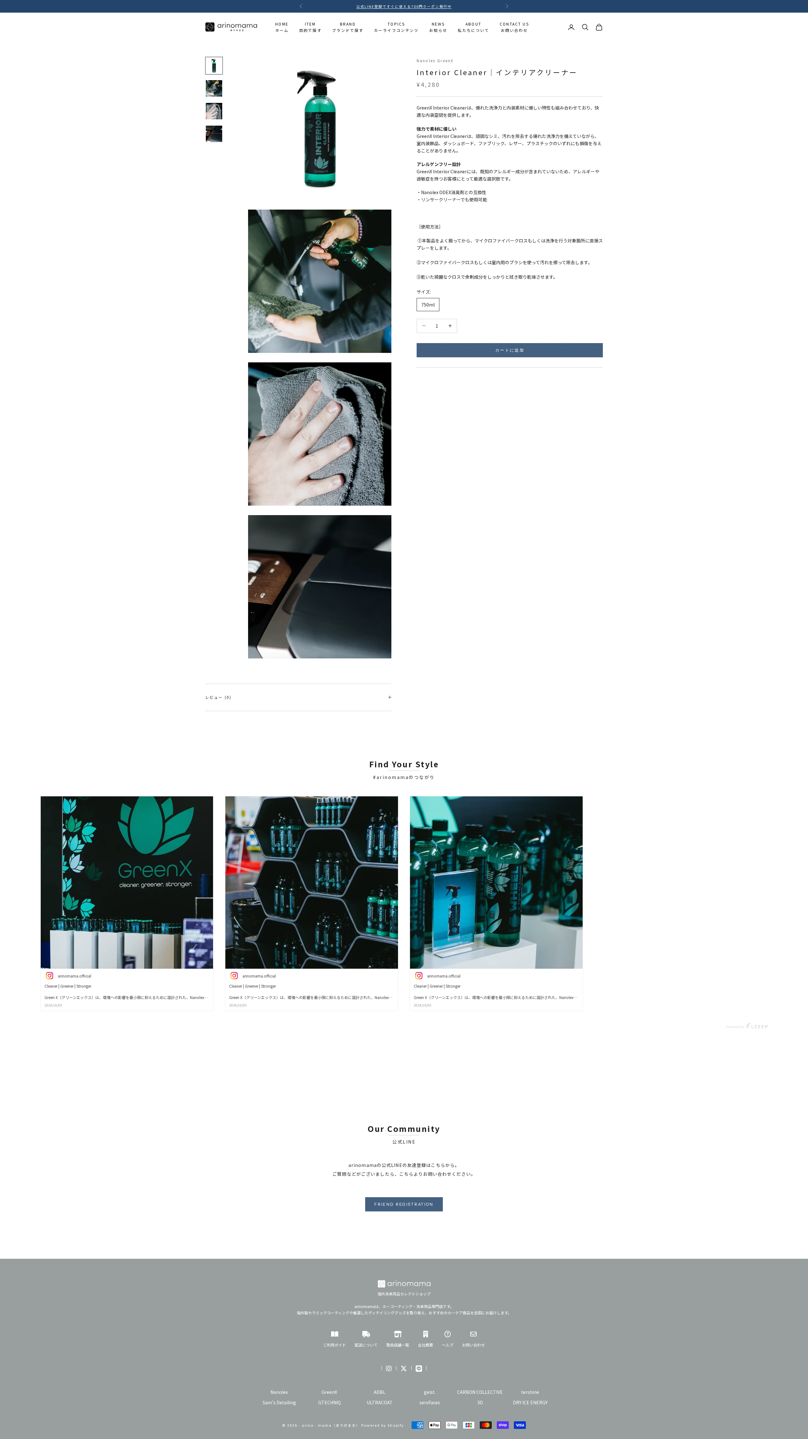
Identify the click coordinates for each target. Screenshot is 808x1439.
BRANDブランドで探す (347, 27)
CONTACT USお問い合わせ (514, 27)
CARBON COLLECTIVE (480, 1392)
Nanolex (279, 1392)
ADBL (379, 1392)
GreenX (329, 1392)
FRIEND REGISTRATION (403, 1204)
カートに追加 (509, 349)
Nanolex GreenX (435, 60)
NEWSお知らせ (438, 27)
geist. (430, 1392)
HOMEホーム (281, 27)
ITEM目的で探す (310, 27)
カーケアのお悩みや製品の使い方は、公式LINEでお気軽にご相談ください (404, 6)
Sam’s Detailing (279, 1402)
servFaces (429, 1402)
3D (480, 1402)
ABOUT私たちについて (473, 27)
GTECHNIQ (329, 1402)
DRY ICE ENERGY (530, 1402)
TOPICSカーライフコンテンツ (396, 27)
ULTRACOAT (380, 1402)
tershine (530, 1392)
